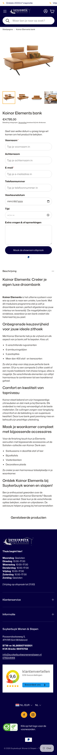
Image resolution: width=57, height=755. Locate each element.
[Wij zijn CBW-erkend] (10, 727)
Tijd (7, 208)
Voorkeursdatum (15, 195)
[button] (28, 20)
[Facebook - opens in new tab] (24, 715)
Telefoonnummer (15, 181)
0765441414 (9, 657)
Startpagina (8, 29)
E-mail (9, 167)
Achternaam (12, 154)
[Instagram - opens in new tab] (33, 715)
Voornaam (12, 140)
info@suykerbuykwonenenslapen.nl (22, 654)
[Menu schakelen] (5, 11)
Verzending (22, 122)
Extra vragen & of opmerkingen (23, 222)
